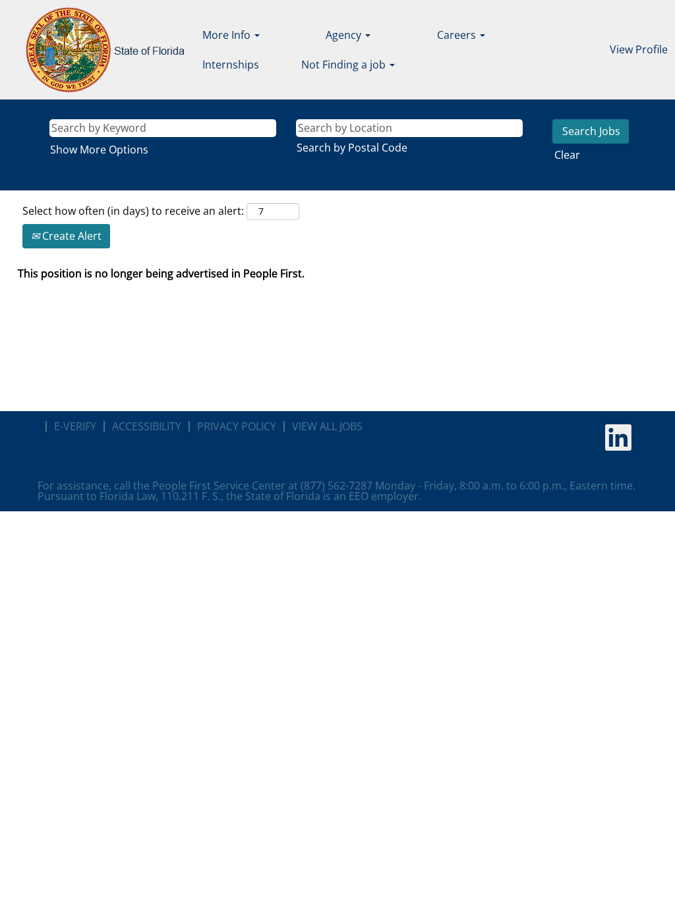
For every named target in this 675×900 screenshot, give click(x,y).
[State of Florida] (96, 50)
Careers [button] (458, 35)
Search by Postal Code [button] (352, 147)
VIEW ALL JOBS (327, 426)
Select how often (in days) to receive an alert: (133, 211)
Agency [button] (345, 35)
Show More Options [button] (99, 149)
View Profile (639, 49)
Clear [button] (567, 155)
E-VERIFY (75, 426)
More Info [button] (227, 35)
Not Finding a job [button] (344, 64)
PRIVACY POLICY (236, 426)
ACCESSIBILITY (146, 426)
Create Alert (71, 236)
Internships (230, 64)
